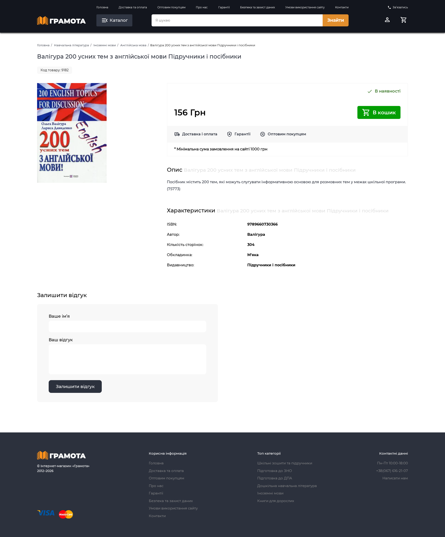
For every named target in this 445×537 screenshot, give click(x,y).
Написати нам (395, 478)
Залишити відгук (75, 386)
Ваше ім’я (59, 316)
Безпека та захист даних (257, 7)
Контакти (342, 7)
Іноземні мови (104, 45)
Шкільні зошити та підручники (284, 463)
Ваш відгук (61, 339)
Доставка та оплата (133, 7)
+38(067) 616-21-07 (392, 471)
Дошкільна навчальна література (287, 486)
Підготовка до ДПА (274, 478)
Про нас (202, 7)
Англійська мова (133, 45)
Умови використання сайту (305, 7)
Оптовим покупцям (171, 7)
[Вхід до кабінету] (387, 20)
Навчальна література (71, 45)
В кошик (384, 112)
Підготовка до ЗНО (274, 471)
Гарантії (224, 7)
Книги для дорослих (275, 501)
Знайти (335, 20)
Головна (102, 7)
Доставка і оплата (199, 134)
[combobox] (237, 20)
